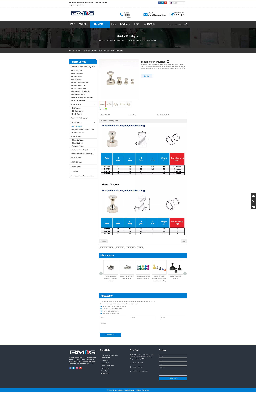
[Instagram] (77, 368)
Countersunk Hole (78, 85)
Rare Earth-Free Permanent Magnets (84, 176)
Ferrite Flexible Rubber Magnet (83, 154)
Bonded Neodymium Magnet (82, 97)
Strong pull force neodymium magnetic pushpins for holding (143, 278)
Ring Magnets (77, 76)
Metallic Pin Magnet (106, 247)
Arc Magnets (76, 79)
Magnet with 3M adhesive (81, 91)
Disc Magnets (77, 70)
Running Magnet (78, 132)
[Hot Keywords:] (186, 24)
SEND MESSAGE (110, 334)
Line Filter (74, 171)
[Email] (253, 195)
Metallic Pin (120, 247)
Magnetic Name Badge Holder (83, 129)
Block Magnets (77, 73)
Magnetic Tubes (78, 140)
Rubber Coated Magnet (79, 118)
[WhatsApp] (253, 201)
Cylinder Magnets (78, 100)
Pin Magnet (130, 247)
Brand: (131, 115)
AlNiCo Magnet (76, 162)
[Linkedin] (162, 2)
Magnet (140, 247)
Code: (158, 115)
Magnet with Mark (78, 94)
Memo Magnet (77, 126)
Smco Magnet (75, 167)
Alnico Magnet (105, 371)
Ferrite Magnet (76, 157)
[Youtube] (165, 2)
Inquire (146, 76)
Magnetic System (77, 104)
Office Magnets (76, 122)
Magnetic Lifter (77, 143)
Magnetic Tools (76, 136)
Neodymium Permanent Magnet (82, 67)
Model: (102, 115)
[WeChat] (253, 206)
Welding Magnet (78, 146)
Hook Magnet (77, 114)
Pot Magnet (76, 108)
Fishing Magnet (77, 111)
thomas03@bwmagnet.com (157, 15)
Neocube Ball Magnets (80, 82)
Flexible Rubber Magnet (79, 150)
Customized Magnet (79, 88)
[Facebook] (159, 2)
